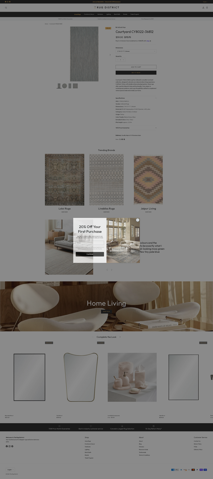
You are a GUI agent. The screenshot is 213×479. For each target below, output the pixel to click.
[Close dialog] (137, 219)
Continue (90, 253)
